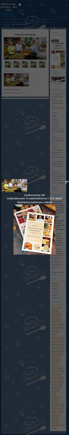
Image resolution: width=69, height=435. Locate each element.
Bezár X (66, 181)
